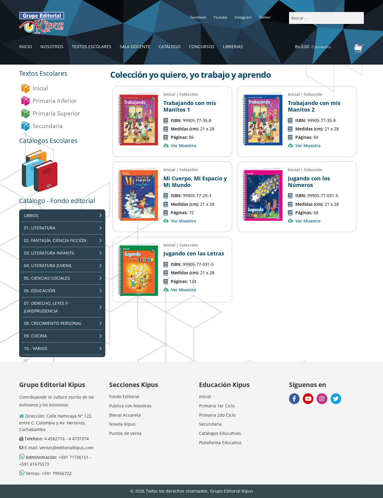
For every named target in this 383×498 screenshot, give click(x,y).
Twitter (265, 17)
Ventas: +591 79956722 (48, 473)
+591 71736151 (74, 457)
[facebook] (294, 398)
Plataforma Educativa (220, 442)
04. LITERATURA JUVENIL (48, 265)
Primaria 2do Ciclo (217, 415)
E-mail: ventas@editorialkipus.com (58, 447)
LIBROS (31, 215)
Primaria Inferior (55, 101)
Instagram (243, 17)
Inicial (40, 88)
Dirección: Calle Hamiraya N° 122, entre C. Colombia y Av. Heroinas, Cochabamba (55, 422)
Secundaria (48, 126)
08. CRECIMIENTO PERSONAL (53, 323)
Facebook (198, 17)
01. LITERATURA (39, 228)
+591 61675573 (34, 464)
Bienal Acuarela (125, 415)
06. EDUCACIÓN (39, 290)
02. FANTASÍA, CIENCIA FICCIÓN (55, 240)
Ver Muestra (183, 145)
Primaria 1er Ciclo (217, 406)
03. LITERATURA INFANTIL (49, 253)
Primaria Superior (56, 113)
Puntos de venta (125, 433)
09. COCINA (35, 336)
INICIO (25, 46)
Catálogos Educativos (220, 433)
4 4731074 (79, 438)
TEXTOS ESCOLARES (91, 46)
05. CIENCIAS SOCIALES (47, 278)
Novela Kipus (122, 424)
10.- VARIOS (35, 348)
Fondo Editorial (124, 396)
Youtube (220, 17)
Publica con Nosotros (130, 406)
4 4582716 (54, 438)
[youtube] (308, 398)
